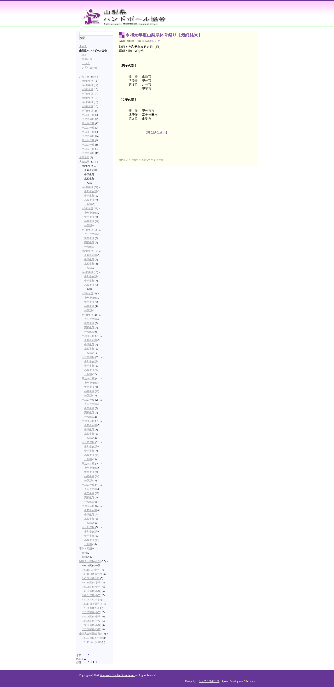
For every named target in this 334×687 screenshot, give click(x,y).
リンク (86, 63)
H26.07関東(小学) (91, 612)
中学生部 (89, 195)
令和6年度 (87, 89)
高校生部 (89, 200)
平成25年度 (88, 136)
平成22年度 (88, 149)
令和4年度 (87, 98)
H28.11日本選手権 (92, 604)
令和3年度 (87, 102)
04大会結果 (144, 159)
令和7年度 (87, 85)
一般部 (88, 204)
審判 (84, 553)
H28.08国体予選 (91, 608)
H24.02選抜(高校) (91, 625)
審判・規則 (85, 548)
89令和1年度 (157, 159)
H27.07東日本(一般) (93, 638)
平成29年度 (88, 119)
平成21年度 (88, 153)
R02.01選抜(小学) (91, 595)
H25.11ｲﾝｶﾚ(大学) (91, 642)
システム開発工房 (209, 681)
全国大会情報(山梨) (90, 633)
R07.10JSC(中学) (91, 570)
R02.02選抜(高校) (91, 591)
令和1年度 (87, 110)
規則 (84, 557)
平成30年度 (88, 115)
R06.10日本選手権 (92, 574)
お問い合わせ (89, 67)
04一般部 (133, 159)
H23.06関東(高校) (91, 629)
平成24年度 (88, 140)
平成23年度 (88, 144)
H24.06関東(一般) (91, 621)
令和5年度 (87, 93)
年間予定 (84, 157)
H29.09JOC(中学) (91, 599)
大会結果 (84, 161)
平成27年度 (88, 127)
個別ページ (154, 41)
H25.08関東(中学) (91, 616)
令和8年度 (87, 81)
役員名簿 (87, 59)
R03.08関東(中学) (91, 587)
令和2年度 (87, 106)
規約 (84, 55)
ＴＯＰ (83, 46)
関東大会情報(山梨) (90, 561)
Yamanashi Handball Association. (117, 675)
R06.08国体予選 (91, 578)
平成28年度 (88, 123)
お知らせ (84, 76)
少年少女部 (90, 191)
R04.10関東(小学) (91, 582)
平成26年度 (88, 132)
